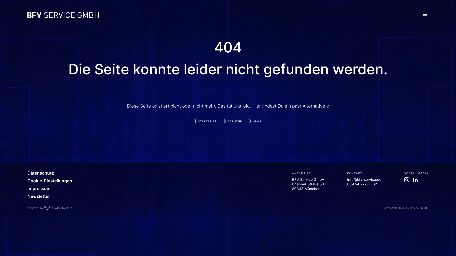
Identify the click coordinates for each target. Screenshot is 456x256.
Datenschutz (40, 173)
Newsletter (38, 196)
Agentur (234, 121)
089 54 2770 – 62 (362, 184)
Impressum (39, 188)
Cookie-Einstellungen (49, 180)
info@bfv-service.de (364, 179)
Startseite (207, 121)
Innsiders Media (60, 207)
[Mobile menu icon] (425, 15)
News (257, 121)
